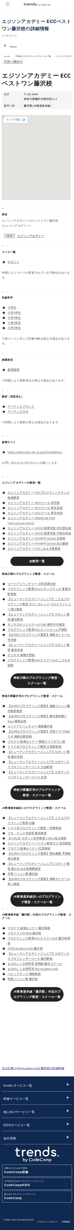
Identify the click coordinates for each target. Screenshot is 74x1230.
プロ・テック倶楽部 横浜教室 (27, 833)
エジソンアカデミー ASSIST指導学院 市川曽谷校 (39, 528)
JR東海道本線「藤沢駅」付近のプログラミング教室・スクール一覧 (37, 994)
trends (7, 56)
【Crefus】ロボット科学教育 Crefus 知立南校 (37, 838)
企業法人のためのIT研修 (16, 1170)
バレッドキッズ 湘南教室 (24, 974)
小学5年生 (14, 323)
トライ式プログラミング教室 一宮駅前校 (34, 828)
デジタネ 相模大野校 (21, 655)
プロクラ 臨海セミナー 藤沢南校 (29, 928)
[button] (7, 4)
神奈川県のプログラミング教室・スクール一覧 (37, 680)
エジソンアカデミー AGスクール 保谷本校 (35, 513)
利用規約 (66, 1221)
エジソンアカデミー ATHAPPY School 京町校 (36, 538)
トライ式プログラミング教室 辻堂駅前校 (34, 746)
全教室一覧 (37, 561)
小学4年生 (14, 317)
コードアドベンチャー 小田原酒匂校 (32, 584)
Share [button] (13, 46)
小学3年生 (14, 312)
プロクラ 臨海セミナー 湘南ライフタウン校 (36, 741)
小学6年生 (14, 328)
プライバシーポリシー (47, 1221)
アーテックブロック (21, 406)
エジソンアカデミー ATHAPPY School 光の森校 (38, 543)
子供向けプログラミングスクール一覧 (33, 56)
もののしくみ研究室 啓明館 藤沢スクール (35, 963)
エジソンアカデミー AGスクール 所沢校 (34, 502)
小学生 (12, 307)
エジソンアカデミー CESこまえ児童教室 (34, 548)
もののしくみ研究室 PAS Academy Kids (33, 969)
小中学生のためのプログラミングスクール (24, 1183)
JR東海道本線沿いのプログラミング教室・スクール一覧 (37, 899)
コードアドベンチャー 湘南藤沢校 (30, 726)
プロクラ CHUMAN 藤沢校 (24, 933)
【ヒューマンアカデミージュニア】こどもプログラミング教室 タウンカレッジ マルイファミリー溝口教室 (39, 604)
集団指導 (13, 369)
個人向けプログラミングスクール (19, 1196)
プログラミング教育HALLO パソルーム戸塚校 (37, 629)
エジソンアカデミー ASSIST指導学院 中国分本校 (39, 533)
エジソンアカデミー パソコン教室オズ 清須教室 (39, 843)
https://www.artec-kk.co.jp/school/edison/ (35, 452)
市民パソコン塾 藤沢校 (23, 874)
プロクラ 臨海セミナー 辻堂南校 (29, 848)
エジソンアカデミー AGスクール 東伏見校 (35, 508)
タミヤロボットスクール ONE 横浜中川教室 (36, 624)
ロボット (13, 262)
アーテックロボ (18, 411)
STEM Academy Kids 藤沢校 (25, 948)
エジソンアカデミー (30, 236)
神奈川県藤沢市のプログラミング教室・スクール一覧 (37, 792)
